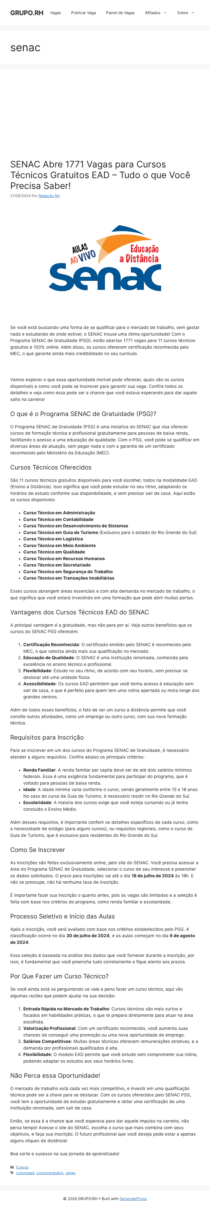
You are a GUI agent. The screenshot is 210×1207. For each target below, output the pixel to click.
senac (71, 1173)
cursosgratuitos (50, 1173)
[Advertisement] (105, 118)
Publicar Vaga (83, 12)
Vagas (55, 12)
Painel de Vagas (120, 12)
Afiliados (153, 12)
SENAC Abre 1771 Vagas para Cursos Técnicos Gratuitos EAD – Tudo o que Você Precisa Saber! (100, 175)
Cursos (22, 1167)
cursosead (25, 1173)
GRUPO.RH (27, 13)
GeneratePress (133, 1198)
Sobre (182, 12)
